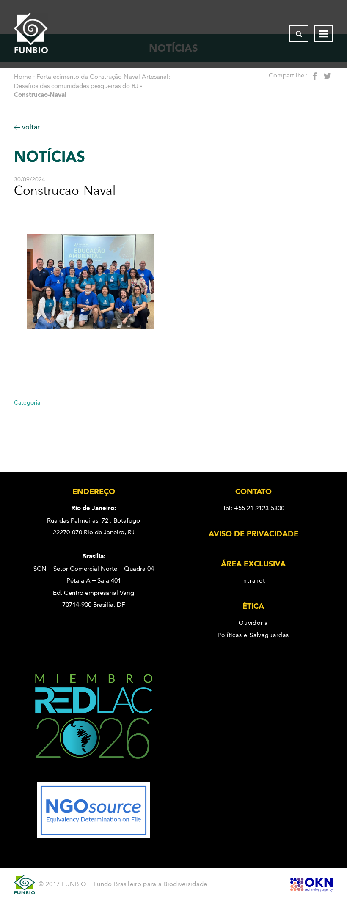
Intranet (253, 580)
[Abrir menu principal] (323, 33)
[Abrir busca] (298, 33)
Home (22, 76)
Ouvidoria (253, 622)
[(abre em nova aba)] (94, 776)
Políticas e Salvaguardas (253, 635)
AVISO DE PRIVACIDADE (253, 534)
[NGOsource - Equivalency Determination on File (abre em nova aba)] (93, 836)
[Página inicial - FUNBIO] (31, 34)
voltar (30, 127)
